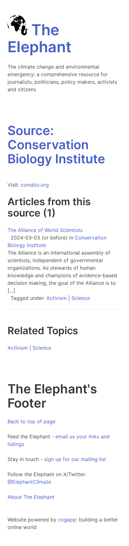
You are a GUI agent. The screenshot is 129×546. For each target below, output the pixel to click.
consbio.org (35, 185)
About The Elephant (31, 497)
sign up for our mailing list (75, 459)
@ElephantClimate (29, 482)
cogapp (67, 519)
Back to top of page (31, 421)
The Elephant (39, 38)
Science (80, 298)
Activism (56, 298)
